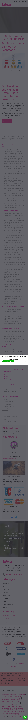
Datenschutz (14, 363)
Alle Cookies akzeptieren (8, 361)
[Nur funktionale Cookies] (26, 360)
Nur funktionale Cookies (20, 361)
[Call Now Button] (25, 717)
